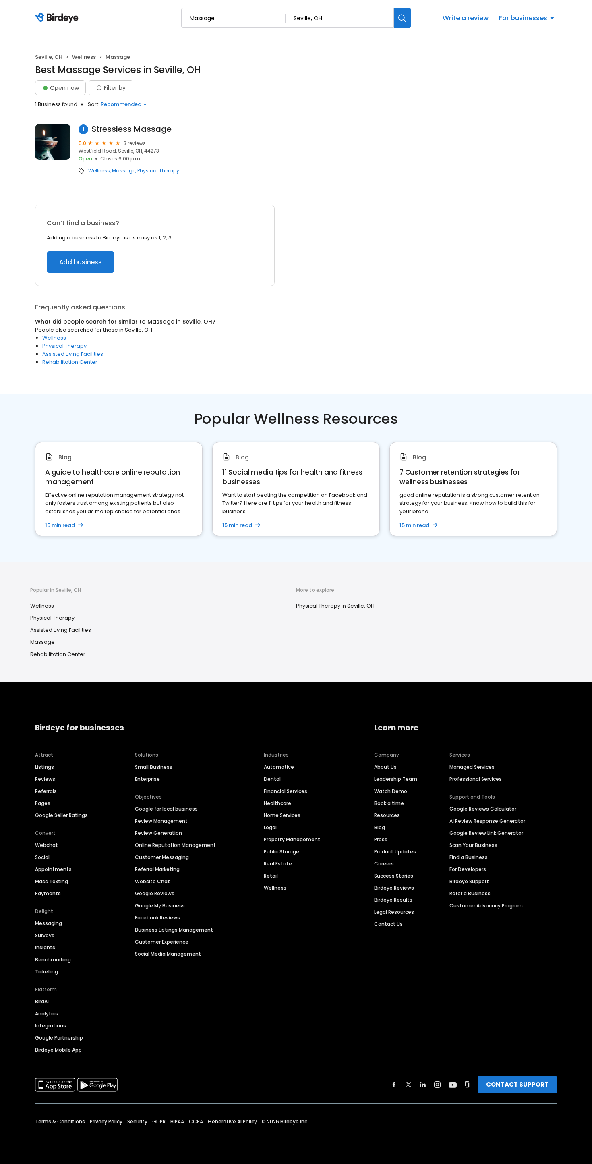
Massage (123, 171)
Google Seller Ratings (61, 815)
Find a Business (468, 857)
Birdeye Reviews (394, 887)
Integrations (50, 1025)
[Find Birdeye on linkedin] (423, 1084)
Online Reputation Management (175, 845)
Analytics (46, 1013)
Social (42, 857)
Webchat (46, 845)
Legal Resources (394, 912)
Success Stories (393, 875)
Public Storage (281, 851)
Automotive (279, 767)
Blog (379, 827)
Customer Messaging (162, 857)
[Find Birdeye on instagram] (437, 1084)
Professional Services (475, 779)
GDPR (159, 1121)
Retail (271, 875)
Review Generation (158, 833)
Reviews (45, 779)
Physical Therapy (158, 171)
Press (380, 839)
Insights (45, 947)
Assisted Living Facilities (72, 354)
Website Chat (152, 881)
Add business (80, 262)
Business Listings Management (174, 929)
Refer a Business (470, 893)
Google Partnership (59, 1037)
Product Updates (395, 851)
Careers (384, 863)
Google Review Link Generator (486, 833)
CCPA (196, 1121)
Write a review (466, 18)
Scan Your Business (473, 845)
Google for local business (166, 808)
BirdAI (42, 1001)
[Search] (402, 18)
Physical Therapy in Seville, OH (335, 606)
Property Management (292, 839)
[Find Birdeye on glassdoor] (467, 1084)
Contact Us (388, 924)
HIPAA (177, 1121)
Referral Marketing (157, 869)
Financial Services (285, 791)
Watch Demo (390, 791)
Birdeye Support (469, 881)
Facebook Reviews (157, 917)
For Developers (467, 869)
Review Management (161, 820)
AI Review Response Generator (487, 820)
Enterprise (147, 779)
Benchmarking (53, 959)
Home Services (282, 815)
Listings (44, 767)
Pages (42, 803)
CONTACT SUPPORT (517, 1084)
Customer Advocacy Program (486, 905)
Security (137, 1121)
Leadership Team (395, 779)
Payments (48, 893)
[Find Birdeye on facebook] (394, 1084)
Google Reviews (154, 893)
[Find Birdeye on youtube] (453, 1084)
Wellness (84, 57)
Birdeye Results (393, 899)
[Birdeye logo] (58, 18)
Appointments (53, 869)
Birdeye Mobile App (58, 1049)
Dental (272, 779)
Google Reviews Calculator (482, 808)
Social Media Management (168, 953)
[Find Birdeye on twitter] (409, 1084)
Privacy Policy (106, 1121)
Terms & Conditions (60, 1121)
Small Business (153, 767)
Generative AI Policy (232, 1121)
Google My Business (160, 905)
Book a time (389, 803)
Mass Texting (51, 881)
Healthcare (277, 803)
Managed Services (472, 767)
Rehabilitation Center (69, 362)
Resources (387, 815)
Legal (270, 827)
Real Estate (278, 863)
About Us (385, 767)
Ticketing (46, 971)
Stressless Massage (131, 129)
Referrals (46, 791)
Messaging (48, 923)
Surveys (44, 935)
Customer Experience (161, 941)
